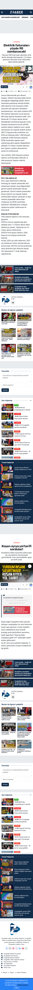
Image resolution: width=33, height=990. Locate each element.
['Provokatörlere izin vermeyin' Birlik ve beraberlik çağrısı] (24, 317)
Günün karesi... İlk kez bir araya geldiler (22, 452)
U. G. (4, 91)
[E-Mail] (12, 302)
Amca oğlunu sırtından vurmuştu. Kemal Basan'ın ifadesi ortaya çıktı (7, 356)
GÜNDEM (25, 17)
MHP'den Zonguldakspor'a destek (22, 409)
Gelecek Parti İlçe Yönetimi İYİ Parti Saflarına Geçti (22, 435)
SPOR (16, 405)
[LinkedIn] (19, 948)
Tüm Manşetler (8, 963)
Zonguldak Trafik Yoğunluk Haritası (14, 959)
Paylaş (5, 87)
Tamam (16, 987)
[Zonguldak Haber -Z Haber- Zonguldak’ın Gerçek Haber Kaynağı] (16, 12)
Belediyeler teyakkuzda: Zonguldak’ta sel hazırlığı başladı (24, 355)
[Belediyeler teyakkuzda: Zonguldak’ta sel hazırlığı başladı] (24, 348)
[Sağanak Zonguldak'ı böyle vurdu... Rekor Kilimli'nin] (8, 332)
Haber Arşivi (7, 967)
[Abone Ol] (30, 87)
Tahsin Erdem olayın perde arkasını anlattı (21, 417)
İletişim (5, 972)
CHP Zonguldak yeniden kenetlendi (21, 426)
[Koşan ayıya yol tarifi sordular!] (16, 572)
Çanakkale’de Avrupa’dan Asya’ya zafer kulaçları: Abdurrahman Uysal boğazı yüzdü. (24, 735)
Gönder (5, 390)
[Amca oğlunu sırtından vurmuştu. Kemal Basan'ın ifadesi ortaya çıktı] (8, 348)
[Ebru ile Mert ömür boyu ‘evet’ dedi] (8, 317)
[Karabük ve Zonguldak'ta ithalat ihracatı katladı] (24, 332)
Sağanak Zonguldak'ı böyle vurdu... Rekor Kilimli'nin (7, 339)
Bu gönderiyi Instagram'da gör (13, 598)
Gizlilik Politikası (21, 972)
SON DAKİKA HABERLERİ (10, 17)
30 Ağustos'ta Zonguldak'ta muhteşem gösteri (24, 751)
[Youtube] (23, 948)
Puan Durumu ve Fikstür (11, 961)
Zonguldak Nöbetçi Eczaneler (12, 954)
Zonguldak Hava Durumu (11, 956)
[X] (10, 948)
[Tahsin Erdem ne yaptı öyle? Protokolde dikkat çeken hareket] (24, 711)
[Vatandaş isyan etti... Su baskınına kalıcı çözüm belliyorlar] (8, 744)
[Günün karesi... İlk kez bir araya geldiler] (8, 727)
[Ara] (31, 12)
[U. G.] (5, 300)
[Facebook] (6, 948)
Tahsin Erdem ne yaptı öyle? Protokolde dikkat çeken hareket (22, 444)
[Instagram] (16, 948)
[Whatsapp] (26, 948)
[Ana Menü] (2, 12)
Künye (12, 972)
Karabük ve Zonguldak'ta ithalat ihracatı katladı (24, 338)
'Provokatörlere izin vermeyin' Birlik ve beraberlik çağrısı (22, 324)
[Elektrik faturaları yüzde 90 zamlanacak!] (16, 75)
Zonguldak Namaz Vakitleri (12, 957)
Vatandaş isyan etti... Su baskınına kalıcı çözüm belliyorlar (8, 751)
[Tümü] (31, 400)
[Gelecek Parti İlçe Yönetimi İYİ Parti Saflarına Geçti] (8, 711)
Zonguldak (17, 413)
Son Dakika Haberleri (10, 965)
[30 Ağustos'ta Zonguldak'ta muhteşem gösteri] (24, 744)
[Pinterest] (13, 948)
